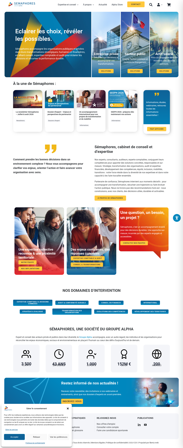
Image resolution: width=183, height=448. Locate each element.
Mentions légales (98, 443)
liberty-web (154, 443)
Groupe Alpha (85, 337)
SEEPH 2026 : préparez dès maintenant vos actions (122, 113)
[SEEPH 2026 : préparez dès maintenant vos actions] (122, 91)
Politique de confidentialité (35, 443)
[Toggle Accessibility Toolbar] (177, 218)
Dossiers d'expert (54, 121)
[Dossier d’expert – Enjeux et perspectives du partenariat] (59, 91)
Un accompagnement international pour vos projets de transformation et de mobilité (90, 115)
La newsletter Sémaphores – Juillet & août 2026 (27, 113)
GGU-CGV (133, 443)
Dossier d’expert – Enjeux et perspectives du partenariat (59, 113)
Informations (84, 125)
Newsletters (20, 121)
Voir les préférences (58, 437)
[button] (67, 408)
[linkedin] (139, 424)
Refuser (36, 437)
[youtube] (145, 424)
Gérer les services (11, 430)
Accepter (14, 437)
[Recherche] (150, 4)
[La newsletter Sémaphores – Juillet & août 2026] (27, 91)
